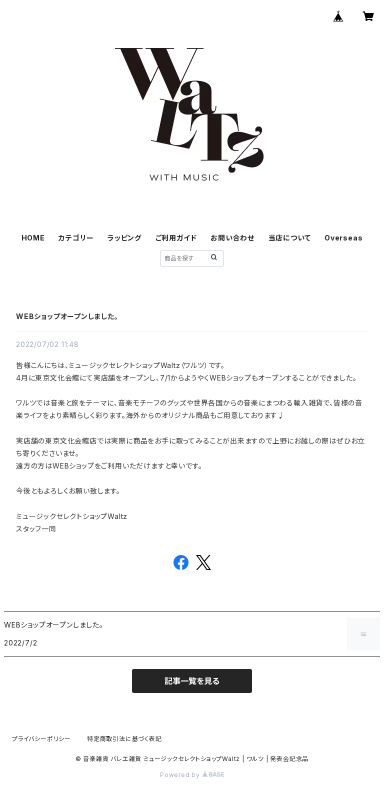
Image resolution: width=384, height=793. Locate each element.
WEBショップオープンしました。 (67, 316)
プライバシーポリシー (41, 738)
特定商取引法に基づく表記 (124, 738)
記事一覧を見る (192, 681)
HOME (33, 238)
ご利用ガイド (176, 238)
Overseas (343, 238)
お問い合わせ (232, 238)
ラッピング (125, 238)
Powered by (181, 774)
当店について (289, 238)
